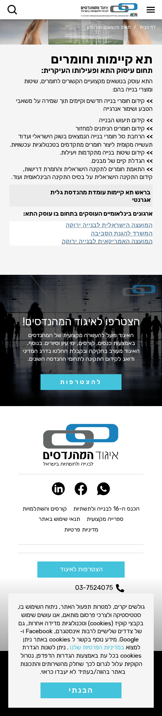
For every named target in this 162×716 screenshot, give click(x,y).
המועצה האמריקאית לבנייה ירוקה (107, 241)
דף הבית (148, 27)
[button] (150, 9)
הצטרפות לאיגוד (81, 569)
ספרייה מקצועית (105, 518)
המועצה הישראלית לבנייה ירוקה (109, 225)
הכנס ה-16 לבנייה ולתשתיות (106, 508)
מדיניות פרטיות (81, 529)
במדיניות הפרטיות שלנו (97, 647)
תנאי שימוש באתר (59, 518)
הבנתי (81, 690)
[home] (109, 10)
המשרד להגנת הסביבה (122, 233)
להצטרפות (81, 382)
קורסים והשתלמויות (44, 508)
